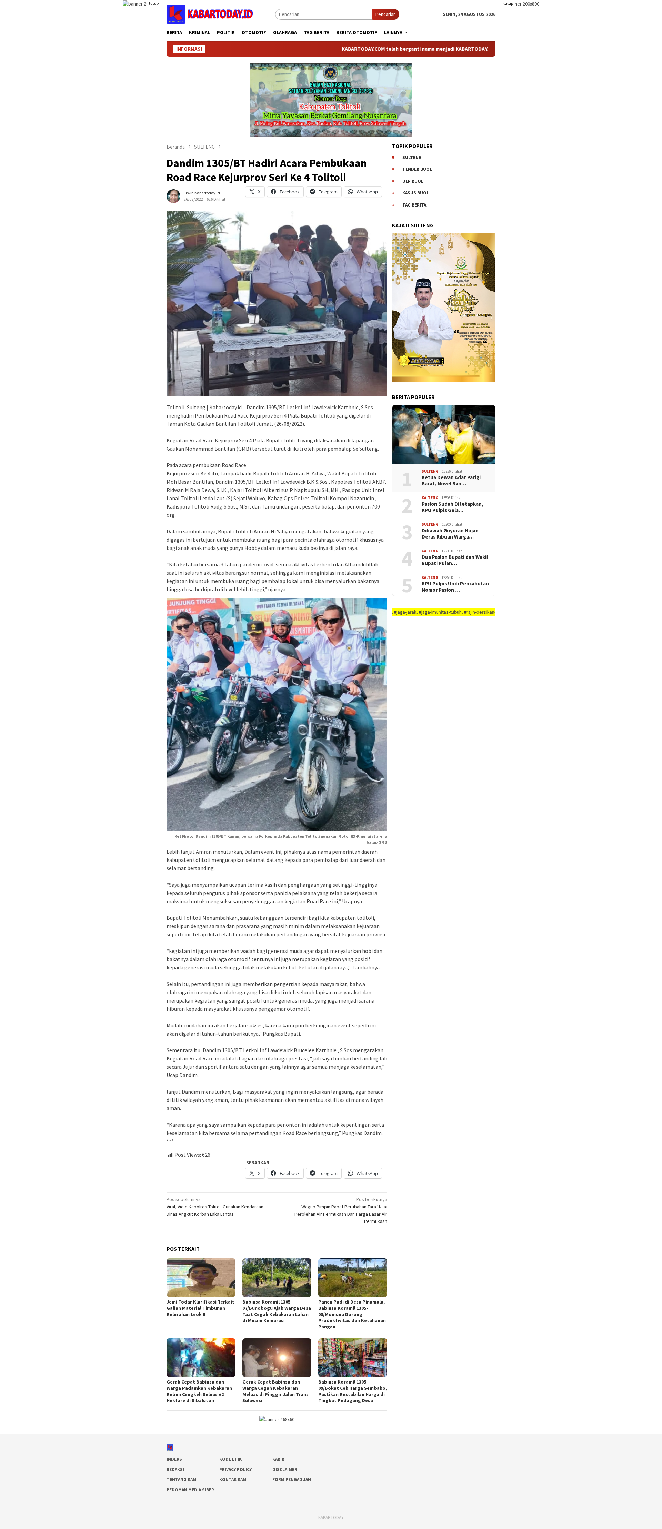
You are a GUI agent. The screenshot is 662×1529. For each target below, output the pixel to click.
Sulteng (412, 157)
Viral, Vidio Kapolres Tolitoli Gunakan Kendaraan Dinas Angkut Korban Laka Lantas (215, 1206)
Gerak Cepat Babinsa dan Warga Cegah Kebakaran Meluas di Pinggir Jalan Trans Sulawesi (275, 1391)
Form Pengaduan (291, 1479)
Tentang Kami (182, 1479)
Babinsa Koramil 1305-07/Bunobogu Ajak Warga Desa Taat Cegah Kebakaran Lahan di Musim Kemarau (276, 1311)
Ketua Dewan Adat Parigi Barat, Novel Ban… (451, 480)
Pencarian (385, 14)
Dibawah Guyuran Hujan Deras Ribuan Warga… (450, 533)
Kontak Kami (233, 1479)
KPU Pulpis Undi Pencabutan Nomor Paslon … (455, 587)
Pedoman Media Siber (190, 1490)
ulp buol (412, 181)
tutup (154, 3)
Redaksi (175, 1469)
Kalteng (430, 497)
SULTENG (430, 471)
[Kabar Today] (210, 14)
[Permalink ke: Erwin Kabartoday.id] (173, 195)
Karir (278, 1459)
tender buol (417, 169)
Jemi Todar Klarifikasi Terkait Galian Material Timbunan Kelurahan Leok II (200, 1308)
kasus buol (415, 193)
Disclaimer (284, 1469)
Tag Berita (414, 205)
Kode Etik (230, 1459)
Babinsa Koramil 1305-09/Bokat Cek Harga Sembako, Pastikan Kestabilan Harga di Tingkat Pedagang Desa (352, 1391)
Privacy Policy (235, 1469)
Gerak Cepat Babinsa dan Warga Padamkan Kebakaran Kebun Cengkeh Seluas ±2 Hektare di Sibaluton (199, 1391)
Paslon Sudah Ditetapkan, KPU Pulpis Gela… (452, 507)
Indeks (174, 1459)
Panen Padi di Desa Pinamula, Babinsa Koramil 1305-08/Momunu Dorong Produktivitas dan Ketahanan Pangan (352, 1314)
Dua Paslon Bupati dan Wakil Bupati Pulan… (455, 560)
